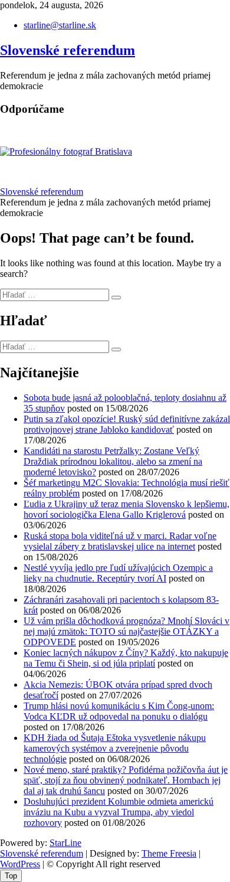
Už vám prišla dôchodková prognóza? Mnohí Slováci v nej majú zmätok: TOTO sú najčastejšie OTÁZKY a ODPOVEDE (126, 631)
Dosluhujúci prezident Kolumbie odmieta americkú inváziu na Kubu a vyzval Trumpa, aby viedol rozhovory (118, 812)
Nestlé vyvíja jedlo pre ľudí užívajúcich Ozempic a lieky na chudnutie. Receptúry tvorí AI (118, 573)
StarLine (65, 843)
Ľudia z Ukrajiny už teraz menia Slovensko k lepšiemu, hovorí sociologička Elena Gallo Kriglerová (126, 509)
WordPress (20, 864)
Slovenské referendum (67, 50)
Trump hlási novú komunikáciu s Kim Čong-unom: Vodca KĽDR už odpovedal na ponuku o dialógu (119, 711)
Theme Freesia (169, 853)
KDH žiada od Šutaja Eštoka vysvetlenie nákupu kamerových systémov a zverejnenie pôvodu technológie (115, 748)
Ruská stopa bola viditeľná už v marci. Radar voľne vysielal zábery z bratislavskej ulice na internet (120, 541)
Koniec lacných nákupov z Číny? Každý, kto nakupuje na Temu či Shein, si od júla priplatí (126, 658)
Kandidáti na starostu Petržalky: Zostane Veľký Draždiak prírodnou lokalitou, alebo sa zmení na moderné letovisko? (113, 461)
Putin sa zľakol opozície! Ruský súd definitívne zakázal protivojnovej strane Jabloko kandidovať (127, 424)
